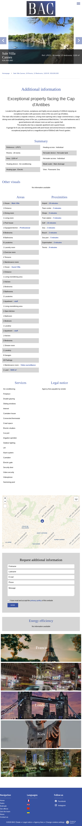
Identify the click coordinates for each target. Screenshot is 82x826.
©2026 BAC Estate (13, 822)
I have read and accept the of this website (31, 600)
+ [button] (5, 498)
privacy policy (36, 600)
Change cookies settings (55, 822)
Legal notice (27, 822)
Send (13, 605)
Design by (73, 822)
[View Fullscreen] (5, 506)
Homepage (6, 73)
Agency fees (39, 822)
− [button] (5, 501)
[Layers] (76, 499)
